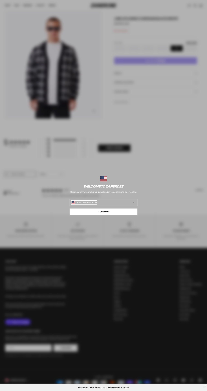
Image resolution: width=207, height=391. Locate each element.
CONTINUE (103, 212)
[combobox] (84, 202)
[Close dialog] (204, 386)
